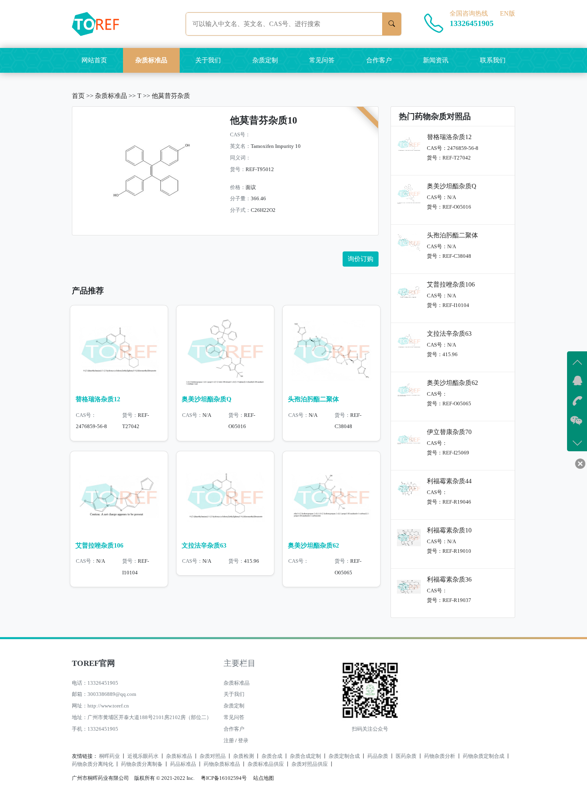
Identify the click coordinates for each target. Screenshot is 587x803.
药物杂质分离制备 (142, 764)
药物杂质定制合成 (483, 756)
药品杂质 (377, 756)
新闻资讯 (435, 60)
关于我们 (208, 60)
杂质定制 (265, 60)
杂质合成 (272, 756)
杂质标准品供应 (266, 764)
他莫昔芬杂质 (171, 95)
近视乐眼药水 (143, 756)
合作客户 (379, 60)
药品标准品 (183, 764)
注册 (229, 740)
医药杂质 (406, 756)
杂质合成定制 (305, 756)
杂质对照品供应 (310, 764)
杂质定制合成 (344, 756)
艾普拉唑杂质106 (99, 545)
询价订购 (360, 258)
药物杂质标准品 (222, 764)
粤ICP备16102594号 (222, 778)
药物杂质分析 (439, 756)
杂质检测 (243, 756)
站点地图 (263, 778)
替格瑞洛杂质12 (97, 399)
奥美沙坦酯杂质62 (313, 545)
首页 (78, 95)
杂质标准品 (151, 60)
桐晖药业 (109, 756)
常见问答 (322, 60)
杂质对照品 (213, 756)
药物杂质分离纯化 (92, 764)
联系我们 (493, 60)
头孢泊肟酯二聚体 (313, 399)
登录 (243, 740)
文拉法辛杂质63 (204, 545)
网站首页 (94, 60)
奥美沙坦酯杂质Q (206, 399)
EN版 (507, 13)
